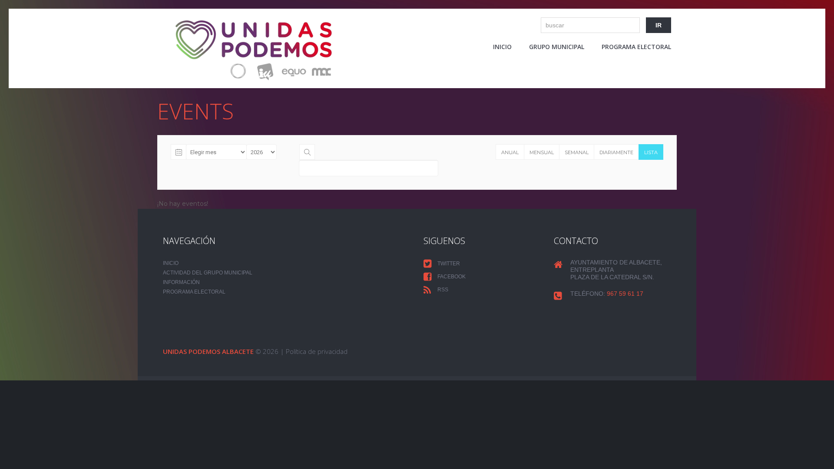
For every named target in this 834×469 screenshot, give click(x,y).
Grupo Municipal (556, 47)
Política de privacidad (317, 351)
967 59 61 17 (625, 293)
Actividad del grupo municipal (207, 273)
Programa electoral (636, 47)
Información (181, 282)
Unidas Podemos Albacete (208, 351)
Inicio (502, 47)
